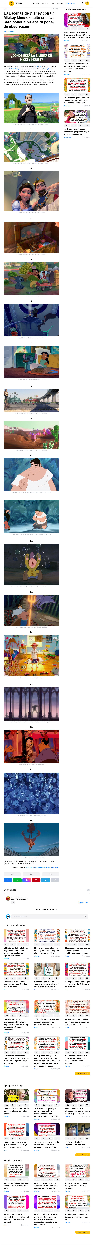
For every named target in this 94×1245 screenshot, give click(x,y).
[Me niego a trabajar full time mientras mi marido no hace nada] (16, 1171)
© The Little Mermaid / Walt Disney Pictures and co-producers (31, 627)
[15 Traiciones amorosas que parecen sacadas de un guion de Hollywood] (47, 1007)
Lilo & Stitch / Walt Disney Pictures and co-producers (42, 867)
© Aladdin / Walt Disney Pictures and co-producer (31, 764)
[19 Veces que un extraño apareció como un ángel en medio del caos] (16, 970)
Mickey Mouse (48, 69)
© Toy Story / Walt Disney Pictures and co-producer (31, 678)
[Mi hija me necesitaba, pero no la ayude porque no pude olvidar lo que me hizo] (47, 936)
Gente (36, 989)
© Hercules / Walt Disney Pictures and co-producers (31, 857)
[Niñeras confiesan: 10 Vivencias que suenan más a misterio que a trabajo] (77, 1096)
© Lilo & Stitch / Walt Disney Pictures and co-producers (31, 296)
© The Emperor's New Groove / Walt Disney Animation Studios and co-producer (31, 492)
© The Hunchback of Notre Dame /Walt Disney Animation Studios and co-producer (31, 722)
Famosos (6, 1116)
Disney (39, 66)
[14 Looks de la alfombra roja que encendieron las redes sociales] (16, 1096)
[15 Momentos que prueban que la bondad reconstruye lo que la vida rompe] (16, 1130)
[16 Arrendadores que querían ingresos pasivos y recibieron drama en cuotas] (77, 936)
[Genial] (15, 3)
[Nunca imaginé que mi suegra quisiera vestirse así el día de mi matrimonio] (47, 970)
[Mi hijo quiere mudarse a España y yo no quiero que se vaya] (77, 1202)
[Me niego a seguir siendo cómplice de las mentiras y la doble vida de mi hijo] (47, 1171)
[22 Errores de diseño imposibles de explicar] (77, 1130)
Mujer (66, 989)
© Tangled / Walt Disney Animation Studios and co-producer (31, 212)
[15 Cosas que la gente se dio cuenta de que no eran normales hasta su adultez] (47, 1130)
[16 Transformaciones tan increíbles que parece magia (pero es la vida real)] (77, 117)
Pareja (36, 1027)
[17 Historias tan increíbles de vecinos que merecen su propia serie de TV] (77, 1007)
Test (5, 9)
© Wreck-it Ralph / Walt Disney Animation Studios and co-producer (31, 413)
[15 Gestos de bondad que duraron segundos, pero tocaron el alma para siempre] (77, 1043)
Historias (66, 40)
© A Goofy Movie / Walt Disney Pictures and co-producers (31, 815)
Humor (67, 956)
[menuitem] (36, 3)
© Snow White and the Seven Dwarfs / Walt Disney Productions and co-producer (31, 586)
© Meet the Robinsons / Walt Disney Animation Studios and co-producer (31, 124)
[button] (12, 874)
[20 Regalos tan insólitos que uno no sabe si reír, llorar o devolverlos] (77, 970)
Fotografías (67, 137)
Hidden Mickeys (14, 69)
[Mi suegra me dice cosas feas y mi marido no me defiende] (77, 1171)
